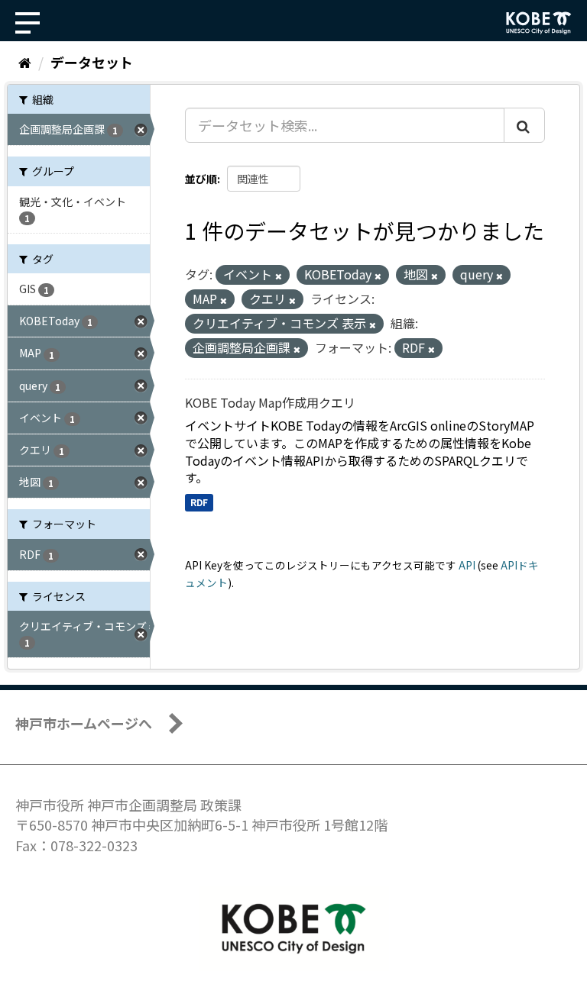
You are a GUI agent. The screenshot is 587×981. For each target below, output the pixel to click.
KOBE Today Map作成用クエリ (270, 402)
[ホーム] (24, 62)
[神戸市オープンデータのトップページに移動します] (539, 22)
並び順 (201, 178)
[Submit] (524, 125)
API (467, 565)
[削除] (278, 275)
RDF (199, 501)
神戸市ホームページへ (83, 723)
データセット (91, 62)
